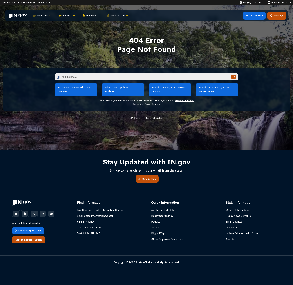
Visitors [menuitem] (67, 15)
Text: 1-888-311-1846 (88, 233)
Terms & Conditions (184, 100)
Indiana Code (233, 227)
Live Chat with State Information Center (100, 210)
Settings (279, 15)
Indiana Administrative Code (242, 233)
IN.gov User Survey (162, 215)
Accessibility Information (26, 223)
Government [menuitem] (118, 15)
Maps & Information (237, 210)
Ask (256, 15)
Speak (38, 239)
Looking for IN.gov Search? (146, 104)
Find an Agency (85, 221)
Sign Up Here (149, 179)
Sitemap (156, 227)
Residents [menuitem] (42, 15)
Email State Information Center (95, 215)
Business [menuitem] (91, 15)
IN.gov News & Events (238, 215)
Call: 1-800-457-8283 (89, 227)
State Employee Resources (167, 239)
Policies (155, 221)
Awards (230, 239)
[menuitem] (17, 15)
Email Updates (234, 221)
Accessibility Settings (29, 230)
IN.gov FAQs (158, 233)
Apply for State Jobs (163, 210)
